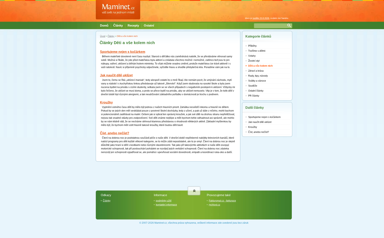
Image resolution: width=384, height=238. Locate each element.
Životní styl (254, 60)
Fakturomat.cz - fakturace (222, 200)
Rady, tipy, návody (258, 75)
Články (118, 25)
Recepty (133, 25)
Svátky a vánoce (257, 80)
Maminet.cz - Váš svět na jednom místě (120, 9)
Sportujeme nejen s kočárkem (122, 51)
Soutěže (252, 85)
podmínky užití (163, 200)
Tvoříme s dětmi (256, 50)
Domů (104, 25)
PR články (253, 95)
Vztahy (252, 55)
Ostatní (149, 25)
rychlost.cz (214, 204)
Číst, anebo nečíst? (114, 133)
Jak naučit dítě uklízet (116, 75)
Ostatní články (255, 90)
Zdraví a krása (256, 70)
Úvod (102, 36)
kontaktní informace (166, 204)
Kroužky (106, 102)
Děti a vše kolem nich (260, 65)
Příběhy (252, 45)
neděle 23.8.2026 (261, 18)
